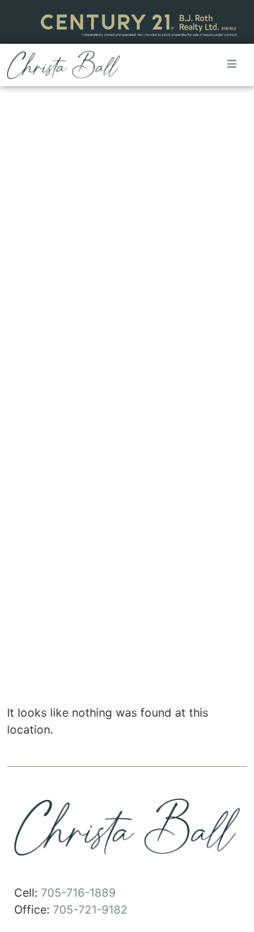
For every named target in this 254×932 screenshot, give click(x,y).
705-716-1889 (78, 892)
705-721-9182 (90, 909)
